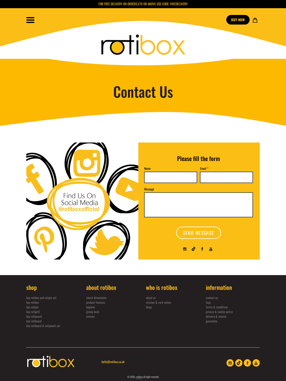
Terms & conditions (217, 307)
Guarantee (211, 321)
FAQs (208, 302)
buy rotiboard (33, 321)
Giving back (92, 311)
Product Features (95, 302)
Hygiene (90, 307)
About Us (151, 297)
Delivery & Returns (216, 316)
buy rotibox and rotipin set (41, 297)
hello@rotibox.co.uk (113, 361)
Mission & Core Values (158, 302)
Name (147, 168)
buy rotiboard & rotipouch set (43, 325)
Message (149, 189)
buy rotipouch (34, 316)
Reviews (90, 316)
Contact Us (212, 297)
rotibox (139, 377)
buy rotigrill (33, 311)
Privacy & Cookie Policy (219, 311)
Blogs (149, 307)
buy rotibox (32, 302)
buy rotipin (32, 307)
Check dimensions (96, 297)
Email (204, 168)
